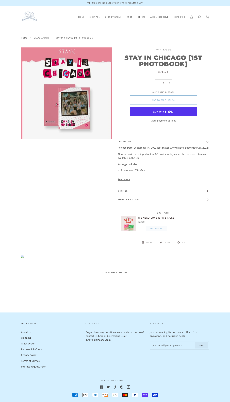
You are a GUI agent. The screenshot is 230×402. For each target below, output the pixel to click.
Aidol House (111, 380)
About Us (26, 332)
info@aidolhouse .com (98, 339)
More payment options (163, 120)
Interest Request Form (33, 366)
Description (125, 141)
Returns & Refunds (31, 349)
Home (24, 38)
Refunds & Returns (129, 199)
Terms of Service (30, 360)
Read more (124, 179)
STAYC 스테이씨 (41, 38)
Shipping (123, 191)
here (100, 336)
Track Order (28, 343)
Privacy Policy (28, 355)
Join (201, 345)
